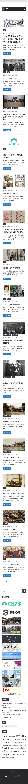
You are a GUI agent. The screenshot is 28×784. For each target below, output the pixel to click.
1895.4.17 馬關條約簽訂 (11, 565)
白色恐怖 (8, 298)
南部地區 (5, 108)
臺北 (9, 415)
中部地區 (5, 334)
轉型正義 (15, 755)
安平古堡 (13, 745)
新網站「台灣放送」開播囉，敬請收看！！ (12, 714)
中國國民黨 (12, 736)
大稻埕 (9, 745)
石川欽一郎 (8, 751)
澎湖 (15, 748)
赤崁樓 (11, 755)
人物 (4, 72)
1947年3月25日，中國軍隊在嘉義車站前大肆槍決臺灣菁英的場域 (14, 116)
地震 (23, 742)
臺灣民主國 (15, 751)
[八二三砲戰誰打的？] (14, 65)
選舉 (21, 755)
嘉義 (9, 108)
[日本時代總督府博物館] (14, 409)
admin (16, 33)
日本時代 (21, 745)
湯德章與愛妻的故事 (10, 194)
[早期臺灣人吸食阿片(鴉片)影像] (14, 480)
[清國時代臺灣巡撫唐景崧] (14, 255)
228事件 (7, 736)
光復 (16, 739)
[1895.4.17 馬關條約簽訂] (14, 552)
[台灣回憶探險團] (3, 9)
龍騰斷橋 (12, 757)
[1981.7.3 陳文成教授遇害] (14, 291)
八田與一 (19, 739)
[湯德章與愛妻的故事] (14, 181)
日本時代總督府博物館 (11, 422)
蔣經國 (24, 751)
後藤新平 (17, 745)
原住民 (6, 742)
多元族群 (5, 745)
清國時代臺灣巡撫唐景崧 (11, 268)
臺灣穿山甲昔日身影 (10, 529)
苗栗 (13, 334)
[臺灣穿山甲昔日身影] (14, 516)
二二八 (10, 739)
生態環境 (5, 523)
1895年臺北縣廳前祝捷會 (12, 458)
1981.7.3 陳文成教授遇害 (11, 305)
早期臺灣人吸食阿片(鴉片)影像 (13, 494)
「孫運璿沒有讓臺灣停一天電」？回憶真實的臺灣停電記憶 (13, 39)
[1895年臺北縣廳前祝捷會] (14, 444)
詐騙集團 (5, 754)
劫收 (22, 739)
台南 (13, 742)
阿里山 (4, 757)
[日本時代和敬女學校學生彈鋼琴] (14, 368)
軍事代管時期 (15, 108)
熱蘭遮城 (19, 748)
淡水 (10, 748)
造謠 (4, 30)
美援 (11, 751)
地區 (9, 334)
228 (3, 736)
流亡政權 (5, 748)
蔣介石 (20, 751)
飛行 (9, 757)
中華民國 (19, 736)
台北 (10, 742)
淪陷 (13, 748)
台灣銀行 (17, 742)
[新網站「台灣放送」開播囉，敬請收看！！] (14, 142)
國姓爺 (20, 742)
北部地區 (5, 415)
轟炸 (19, 755)
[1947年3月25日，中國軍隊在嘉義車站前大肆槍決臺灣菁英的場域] (14, 101)
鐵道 (17, 334)
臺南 (13, 377)
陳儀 (7, 757)
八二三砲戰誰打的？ (10, 78)
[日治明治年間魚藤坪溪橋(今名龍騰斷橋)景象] (14, 328)
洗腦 (25, 745)
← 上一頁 (4, 582)
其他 (8, 72)
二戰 (13, 739)
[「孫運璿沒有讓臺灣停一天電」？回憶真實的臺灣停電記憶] (14, 23)
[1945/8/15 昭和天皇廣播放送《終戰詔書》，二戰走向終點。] (14, 217)
